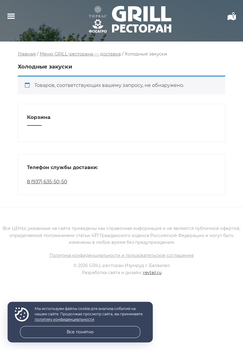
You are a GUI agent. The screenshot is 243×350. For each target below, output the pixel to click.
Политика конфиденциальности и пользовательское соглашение (121, 255)
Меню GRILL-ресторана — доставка (80, 54)
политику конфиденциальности (64, 319)
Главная (27, 54)
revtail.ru (152, 272)
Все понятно (80, 332)
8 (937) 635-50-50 (47, 181)
